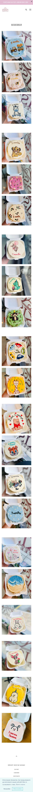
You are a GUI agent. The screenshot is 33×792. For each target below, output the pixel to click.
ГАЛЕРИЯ (16, 772)
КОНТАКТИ (16, 776)
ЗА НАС (16, 769)
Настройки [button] (7, 789)
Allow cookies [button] (17, 789)
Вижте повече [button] (20, 784)
